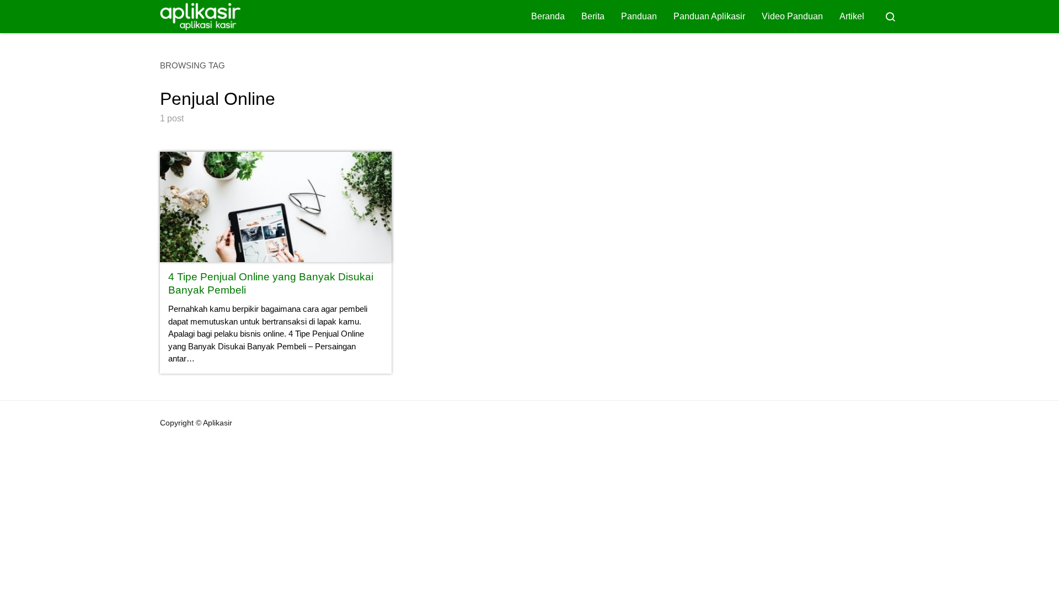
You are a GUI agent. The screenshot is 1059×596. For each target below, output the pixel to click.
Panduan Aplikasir (709, 16)
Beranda (548, 16)
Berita (593, 16)
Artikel (851, 16)
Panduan (639, 16)
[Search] (890, 16)
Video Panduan (792, 16)
